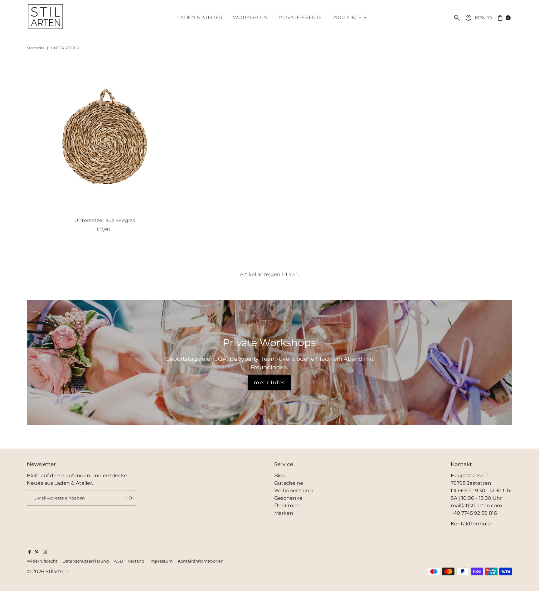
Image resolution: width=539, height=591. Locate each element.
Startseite (36, 48)
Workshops (250, 17)
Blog (280, 476)
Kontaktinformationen (201, 561)
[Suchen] (457, 18)
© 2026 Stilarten (47, 571)
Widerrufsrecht (42, 561)
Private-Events (300, 17)
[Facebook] (29, 552)
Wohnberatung (293, 491)
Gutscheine (288, 483)
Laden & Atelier (199, 17)
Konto (483, 18)
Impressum (161, 561)
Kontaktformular (471, 524)
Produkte (347, 17)
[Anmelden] (128, 498)
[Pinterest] (36, 552)
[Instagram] (45, 552)
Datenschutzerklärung (85, 561)
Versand (136, 561)
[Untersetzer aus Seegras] (104, 136)
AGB (118, 561)
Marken (283, 513)
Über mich (287, 506)
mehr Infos (269, 382)
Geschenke (288, 498)
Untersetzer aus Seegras (104, 220)
